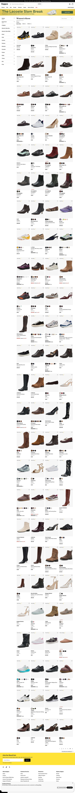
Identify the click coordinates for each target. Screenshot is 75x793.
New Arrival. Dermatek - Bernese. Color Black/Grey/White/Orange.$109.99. (23, 40)
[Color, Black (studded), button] (48, 104)
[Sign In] (69, 4)
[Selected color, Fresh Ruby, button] (60, 306)
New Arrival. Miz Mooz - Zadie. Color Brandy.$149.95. (23, 99)
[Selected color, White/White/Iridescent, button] (46, 479)
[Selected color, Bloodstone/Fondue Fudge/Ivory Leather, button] (60, 451)
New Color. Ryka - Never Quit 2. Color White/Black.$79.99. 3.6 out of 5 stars (52, 271)
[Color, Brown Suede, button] (33, 104)
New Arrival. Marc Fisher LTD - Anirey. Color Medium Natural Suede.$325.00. (52, 69)
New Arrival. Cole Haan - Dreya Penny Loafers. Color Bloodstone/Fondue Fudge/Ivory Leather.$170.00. (66, 444)
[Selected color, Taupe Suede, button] (32, 104)
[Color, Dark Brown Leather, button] (35, 219)
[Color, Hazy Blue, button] (40, 334)
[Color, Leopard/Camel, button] (48, 134)
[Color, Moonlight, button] (19, 508)
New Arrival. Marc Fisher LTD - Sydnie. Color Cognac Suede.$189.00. (66, 157)
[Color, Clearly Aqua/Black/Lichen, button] (21, 306)
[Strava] (9, 767)
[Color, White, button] (21, 451)
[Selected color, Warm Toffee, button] (17, 594)
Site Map (40, 777)
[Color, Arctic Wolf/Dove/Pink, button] (67, 219)
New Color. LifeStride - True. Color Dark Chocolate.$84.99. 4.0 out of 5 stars (52, 358)
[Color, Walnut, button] (35, 277)
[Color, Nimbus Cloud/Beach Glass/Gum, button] (33, 134)
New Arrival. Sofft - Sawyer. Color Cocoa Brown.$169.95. (23, 213)
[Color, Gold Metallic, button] (49, 219)
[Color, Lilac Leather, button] (67, 104)
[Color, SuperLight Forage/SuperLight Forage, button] (26, 479)
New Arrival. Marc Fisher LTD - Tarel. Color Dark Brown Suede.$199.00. (23, 69)
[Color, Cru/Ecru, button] (62, 622)
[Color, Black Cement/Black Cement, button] (21, 277)
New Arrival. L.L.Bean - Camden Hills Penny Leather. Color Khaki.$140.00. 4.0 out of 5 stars (37, 242)
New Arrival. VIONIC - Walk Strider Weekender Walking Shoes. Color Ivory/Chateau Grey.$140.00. (37, 703)
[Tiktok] (6, 767)
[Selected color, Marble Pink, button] (60, 46)
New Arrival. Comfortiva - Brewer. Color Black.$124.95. (37, 40)
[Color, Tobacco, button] (48, 163)
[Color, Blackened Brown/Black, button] (33, 679)
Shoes (24, 23)
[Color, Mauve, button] (49, 306)
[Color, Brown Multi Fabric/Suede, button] (33, 508)
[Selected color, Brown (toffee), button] (17, 738)
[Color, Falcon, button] (67, 247)
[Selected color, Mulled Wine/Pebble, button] (17, 277)
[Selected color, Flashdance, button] (60, 247)
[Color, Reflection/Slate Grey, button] (24, 277)
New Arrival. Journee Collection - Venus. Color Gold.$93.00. (52, 128)
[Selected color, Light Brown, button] (60, 277)
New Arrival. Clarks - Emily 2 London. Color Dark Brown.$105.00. (37, 358)
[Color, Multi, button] (64, 651)
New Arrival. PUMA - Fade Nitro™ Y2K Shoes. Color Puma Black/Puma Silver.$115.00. (37, 157)
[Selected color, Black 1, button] (60, 75)
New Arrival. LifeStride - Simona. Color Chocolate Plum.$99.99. (37, 531)
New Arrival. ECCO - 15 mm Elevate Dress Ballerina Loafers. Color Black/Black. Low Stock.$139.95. (66, 703)
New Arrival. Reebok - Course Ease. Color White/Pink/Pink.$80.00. (37, 645)
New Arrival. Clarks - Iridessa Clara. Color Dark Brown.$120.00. (66, 358)
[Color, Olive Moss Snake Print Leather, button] (33, 709)
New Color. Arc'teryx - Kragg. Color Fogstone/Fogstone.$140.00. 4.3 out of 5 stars (37, 616)
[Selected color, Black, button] (32, 46)
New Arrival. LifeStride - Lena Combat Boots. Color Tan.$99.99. (37, 387)
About (4, 773)
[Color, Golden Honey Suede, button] (48, 451)
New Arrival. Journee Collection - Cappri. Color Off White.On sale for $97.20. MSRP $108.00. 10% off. (23, 531)
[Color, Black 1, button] (35, 421)
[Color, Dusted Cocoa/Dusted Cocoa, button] (24, 508)
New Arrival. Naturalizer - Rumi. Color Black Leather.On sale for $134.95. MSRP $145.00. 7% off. (37, 300)
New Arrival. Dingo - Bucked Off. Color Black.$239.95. (66, 415)
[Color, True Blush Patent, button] (53, 364)
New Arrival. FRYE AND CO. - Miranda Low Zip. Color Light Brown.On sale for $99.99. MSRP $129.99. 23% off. (66, 271)
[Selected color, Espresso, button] (32, 277)
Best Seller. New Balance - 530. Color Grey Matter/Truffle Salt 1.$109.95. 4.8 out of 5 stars (52, 328)
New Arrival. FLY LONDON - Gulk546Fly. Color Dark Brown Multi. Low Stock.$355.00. (66, 185)
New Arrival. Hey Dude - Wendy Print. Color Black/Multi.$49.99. (52, 645)
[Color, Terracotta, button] (35, 334)
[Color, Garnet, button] (48, 393)
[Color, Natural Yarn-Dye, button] (62, 651)
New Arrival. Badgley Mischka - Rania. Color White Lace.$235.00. (66, 587)
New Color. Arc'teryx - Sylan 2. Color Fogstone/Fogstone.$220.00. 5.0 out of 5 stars (23, 473)
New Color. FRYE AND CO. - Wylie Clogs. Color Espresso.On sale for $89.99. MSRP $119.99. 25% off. (37, 271)
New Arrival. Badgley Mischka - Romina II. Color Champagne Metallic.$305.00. (52, 587)
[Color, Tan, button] (64, 334)
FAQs (22, 773)
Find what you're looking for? (67, 751)
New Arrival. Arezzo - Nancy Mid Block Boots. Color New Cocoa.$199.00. (37, 559)
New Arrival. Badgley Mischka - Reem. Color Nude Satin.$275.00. (66, 387)
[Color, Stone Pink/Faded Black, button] (48, 334)
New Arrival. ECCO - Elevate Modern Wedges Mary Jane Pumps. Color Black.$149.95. (52, 673)
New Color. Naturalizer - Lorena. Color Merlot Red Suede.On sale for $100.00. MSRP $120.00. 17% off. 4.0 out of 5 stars (37, 502)
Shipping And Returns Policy (26, 779)
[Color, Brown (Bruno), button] (49, 104)
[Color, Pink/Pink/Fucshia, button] (62, 219)
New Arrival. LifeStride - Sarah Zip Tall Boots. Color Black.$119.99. (23, 387)
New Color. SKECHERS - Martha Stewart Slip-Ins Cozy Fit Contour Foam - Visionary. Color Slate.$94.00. (66, 328)
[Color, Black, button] (23, 104)
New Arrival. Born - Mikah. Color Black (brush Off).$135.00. (52, 99)
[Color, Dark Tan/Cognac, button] (62, 75)
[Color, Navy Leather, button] (33, 364)
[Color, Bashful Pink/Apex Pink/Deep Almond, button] (53, 479)
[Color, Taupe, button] (49, 247)
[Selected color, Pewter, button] (46, 306)
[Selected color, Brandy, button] (17, 104)
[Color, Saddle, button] (37, 277)
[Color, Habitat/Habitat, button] (21, 479)
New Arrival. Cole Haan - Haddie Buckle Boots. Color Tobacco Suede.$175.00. (37, 444)
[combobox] (23, 4)
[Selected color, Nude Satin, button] (60, 393)
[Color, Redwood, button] (19, 421)
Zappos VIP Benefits (7, 781)
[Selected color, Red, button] (46, 163)
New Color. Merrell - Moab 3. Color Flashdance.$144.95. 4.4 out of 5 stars (66, 242)
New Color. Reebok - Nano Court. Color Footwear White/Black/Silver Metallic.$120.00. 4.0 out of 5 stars (23, 703)
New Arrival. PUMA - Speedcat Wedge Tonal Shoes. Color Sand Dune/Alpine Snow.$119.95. (52, 40)
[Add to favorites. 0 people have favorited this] (29, 27)
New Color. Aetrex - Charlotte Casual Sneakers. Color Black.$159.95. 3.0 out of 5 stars (37, 328)
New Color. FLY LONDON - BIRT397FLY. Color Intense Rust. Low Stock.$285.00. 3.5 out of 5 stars (66, 128)
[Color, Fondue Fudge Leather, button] (62, 451)
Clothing (58, 775)
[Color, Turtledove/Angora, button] (55, 334)
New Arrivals (58, 777)
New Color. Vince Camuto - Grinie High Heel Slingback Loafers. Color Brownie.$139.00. (52, 732)
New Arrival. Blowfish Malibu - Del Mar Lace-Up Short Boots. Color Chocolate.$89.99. (37, 587)
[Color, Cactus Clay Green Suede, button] (35, 508)
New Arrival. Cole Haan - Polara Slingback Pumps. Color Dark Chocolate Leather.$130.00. (37, 69)
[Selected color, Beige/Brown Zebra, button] (46, 219)
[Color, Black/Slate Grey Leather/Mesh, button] (35, 709)
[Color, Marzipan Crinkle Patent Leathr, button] (64, 451)
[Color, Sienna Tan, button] (51, 364)
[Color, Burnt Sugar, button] (49, 738)
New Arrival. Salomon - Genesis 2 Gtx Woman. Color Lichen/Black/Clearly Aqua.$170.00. (23, 157)
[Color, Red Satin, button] (62, 393)
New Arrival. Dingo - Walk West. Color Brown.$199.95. (23, 444)
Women (29, 23)
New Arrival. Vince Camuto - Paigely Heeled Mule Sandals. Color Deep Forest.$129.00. (52, 531)
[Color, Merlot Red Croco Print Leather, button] (33, 306)
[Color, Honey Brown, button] (33, 421)
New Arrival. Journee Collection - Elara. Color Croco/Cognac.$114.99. (66, 502)
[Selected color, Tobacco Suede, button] (32, 451)
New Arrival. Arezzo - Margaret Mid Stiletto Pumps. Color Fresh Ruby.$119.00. (66, 300)
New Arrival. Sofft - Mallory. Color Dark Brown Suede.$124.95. (66, 732)
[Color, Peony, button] (65, 247)
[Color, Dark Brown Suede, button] (48, 75)
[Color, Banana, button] (33, 277)
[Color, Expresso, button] (49, 163)
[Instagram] (3, 767)
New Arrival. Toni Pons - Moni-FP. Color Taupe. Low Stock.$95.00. (66, 616)
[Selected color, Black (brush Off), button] (46, 104)
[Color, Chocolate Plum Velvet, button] (49, 364)
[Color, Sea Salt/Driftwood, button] (53, 334)
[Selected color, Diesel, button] (17, 191)
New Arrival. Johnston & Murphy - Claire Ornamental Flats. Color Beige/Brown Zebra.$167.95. (52, 213)
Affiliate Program (41, 775)
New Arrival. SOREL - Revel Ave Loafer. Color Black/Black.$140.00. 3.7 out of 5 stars (37, 673)
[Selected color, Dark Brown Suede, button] (17, 75)
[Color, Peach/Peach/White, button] (65, 219)
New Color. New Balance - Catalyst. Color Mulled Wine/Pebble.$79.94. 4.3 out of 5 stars (23, 271)
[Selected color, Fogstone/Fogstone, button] (17, 479)
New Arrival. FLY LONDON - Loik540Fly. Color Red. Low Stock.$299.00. (52, 157)
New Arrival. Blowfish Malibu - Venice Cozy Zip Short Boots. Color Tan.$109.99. (52, 559)
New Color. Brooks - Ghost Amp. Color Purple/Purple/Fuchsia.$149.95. (66, 213)
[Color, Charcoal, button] (64, 679)
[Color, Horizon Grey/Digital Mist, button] (26, 277)
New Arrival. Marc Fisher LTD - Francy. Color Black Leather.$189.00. (37, 213)
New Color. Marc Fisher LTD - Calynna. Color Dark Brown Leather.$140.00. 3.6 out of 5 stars (66, 99)
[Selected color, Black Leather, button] (32, 219)
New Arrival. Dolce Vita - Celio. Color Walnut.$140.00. (52, 387)
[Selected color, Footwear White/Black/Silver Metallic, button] (17, 709)
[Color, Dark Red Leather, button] (64, 104)
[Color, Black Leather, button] (19, 75)
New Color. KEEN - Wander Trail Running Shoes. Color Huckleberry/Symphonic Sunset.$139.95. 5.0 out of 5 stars (52, 502)
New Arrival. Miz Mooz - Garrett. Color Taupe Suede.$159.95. (37, 99)
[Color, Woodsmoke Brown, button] (39, 421)
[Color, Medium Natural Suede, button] (21, 75)
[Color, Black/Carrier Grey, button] (24, 679)
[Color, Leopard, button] (62, 421)
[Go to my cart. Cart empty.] (72, 4)
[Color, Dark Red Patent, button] (48, 679)
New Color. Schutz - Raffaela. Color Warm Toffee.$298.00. (23, 587)
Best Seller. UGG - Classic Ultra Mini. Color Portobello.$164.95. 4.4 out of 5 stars (23, 502)
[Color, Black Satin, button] (64, 393)
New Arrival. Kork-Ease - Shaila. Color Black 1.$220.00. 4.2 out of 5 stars (66, 69)
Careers (4, 775)
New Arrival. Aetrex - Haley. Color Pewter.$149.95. (52, 300)
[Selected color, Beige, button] (60, 651)
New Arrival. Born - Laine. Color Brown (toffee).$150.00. (23, 732)
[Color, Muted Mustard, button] (21, 508)
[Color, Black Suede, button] (35, 104)
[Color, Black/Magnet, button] (49, 508)
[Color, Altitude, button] (62, 247)
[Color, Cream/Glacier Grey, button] (21, 679)
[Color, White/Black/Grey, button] (19, 709)
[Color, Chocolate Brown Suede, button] (35, 306)
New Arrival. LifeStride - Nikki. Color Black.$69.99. (37, 732)
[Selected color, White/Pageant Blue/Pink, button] (32, 134)
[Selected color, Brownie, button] (46, 738)
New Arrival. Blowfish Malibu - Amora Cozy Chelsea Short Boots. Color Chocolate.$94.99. (66, 559)
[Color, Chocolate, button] (51, 247)
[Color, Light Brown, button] (21, 421)
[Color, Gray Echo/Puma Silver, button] (33, 163)
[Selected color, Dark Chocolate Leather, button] (46, 451)
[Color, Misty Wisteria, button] (67, 679)
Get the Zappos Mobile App (8, 777)
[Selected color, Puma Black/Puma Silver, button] (32, 163)
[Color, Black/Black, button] (24, 479)
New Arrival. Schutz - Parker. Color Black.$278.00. (23, 645)
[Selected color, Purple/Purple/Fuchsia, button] (60, 219)
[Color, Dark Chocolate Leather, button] (33, 451)
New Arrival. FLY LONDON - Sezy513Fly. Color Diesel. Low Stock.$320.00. (23, 185)
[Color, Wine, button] (19, 104)
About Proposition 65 (25, 781)
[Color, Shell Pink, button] (49, 277)
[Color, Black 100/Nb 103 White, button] (19, 247)
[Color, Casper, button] (65, 46)
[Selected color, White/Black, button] (46, 277)
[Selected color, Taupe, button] (60, 622)
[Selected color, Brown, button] (17, 451)
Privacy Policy (38, 785)
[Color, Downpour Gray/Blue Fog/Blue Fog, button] (51, 479)
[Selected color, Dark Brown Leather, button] (60, 104)
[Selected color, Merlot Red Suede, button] (32, 508)
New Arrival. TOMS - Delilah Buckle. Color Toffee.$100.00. (52, 616)
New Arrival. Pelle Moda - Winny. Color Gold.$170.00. (37, 473)
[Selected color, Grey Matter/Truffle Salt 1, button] (46, 334)
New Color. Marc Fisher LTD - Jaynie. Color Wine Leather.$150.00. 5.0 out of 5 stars (23, 128)
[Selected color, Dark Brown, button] (32, 364)
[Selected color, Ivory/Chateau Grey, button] (32, 709)
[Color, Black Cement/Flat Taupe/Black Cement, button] (19, 277)
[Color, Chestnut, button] (69, 679)
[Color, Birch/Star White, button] (51, 508)
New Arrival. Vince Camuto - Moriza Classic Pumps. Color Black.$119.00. (52, 415)
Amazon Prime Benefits (7, 779)
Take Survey (40, 779)
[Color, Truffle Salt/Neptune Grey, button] (23, 277)
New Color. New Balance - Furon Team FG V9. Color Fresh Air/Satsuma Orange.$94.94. (23, 242)
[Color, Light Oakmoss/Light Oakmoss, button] (23, 479)
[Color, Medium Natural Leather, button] (65, 104)
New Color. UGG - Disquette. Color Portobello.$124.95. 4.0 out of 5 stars (66, 673)
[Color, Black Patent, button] (33, 46)
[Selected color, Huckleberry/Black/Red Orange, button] (17, 306)
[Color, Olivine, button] (62, 46)
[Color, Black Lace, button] (62, 594)
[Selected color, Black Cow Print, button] (60, 479)
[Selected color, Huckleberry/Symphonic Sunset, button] (46, 508)
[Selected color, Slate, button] (60, 334)
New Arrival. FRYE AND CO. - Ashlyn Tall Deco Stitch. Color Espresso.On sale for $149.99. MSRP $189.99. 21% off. (23, 328)
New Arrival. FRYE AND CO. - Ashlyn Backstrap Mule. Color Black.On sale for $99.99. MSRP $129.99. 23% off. (23, 415)
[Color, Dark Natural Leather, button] (33, 219)
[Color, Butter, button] (33, 334)
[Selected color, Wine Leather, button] (17, 134)
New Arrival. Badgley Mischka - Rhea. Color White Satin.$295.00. (23, 616)
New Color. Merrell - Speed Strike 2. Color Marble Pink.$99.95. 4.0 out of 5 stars (66, 40)
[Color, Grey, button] (26, 508)
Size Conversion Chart (42, 773)
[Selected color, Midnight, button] (46, 247)
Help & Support (71, 7)
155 (70, 748)
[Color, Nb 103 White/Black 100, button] (21, 247)
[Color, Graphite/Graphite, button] (19, 479)
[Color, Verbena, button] (69, 247)
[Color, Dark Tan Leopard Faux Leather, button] (48, 364)
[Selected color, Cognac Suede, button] (60, 163)
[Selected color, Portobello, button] (17, 508)
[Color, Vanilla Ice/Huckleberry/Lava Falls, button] (19, 306)
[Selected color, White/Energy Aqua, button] (17, 679)
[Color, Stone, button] (64, 46)
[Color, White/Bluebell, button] (26, 679)
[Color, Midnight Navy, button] (64, 537)
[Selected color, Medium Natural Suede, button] (46, 75)
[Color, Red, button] (19, 451)
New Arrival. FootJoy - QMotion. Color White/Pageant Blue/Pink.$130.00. (37, 128)
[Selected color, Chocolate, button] (60, 566)
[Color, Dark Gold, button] (64, 134)
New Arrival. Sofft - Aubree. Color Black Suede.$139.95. (66, 531)
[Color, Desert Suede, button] (62, 537)
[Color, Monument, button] (67, 46)
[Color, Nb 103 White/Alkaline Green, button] (23, 247)
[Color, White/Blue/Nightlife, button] (64, 219)
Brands (57, 773)
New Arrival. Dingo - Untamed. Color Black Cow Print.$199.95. (66, 473)
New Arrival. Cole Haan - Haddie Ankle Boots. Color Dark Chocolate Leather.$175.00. (52, 444)
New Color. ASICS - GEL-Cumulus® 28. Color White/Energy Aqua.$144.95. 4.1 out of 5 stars (23, 673)
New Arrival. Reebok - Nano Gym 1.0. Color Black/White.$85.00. (52, 703)
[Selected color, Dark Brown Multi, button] (60, 191)
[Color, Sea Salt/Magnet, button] (49, 334)
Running (58, 779)
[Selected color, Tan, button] (46, 566)
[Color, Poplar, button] (64, 247)
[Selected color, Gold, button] (46, 134)
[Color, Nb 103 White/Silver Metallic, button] (51, 334)
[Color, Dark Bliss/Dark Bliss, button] (33, 622)
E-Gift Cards (40, 781)
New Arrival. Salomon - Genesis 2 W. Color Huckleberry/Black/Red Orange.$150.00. (23, 300)
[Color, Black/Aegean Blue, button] (19, 679)
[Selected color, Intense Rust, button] (60, 134)
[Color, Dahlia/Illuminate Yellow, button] (23, 679)
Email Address (7, 760)
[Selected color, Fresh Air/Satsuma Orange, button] (17, 247)
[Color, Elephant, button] (19, 191)
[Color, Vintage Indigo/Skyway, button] (48, 508)
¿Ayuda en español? (24, 777)
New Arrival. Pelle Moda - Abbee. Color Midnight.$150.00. (52, 242)
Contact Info (23, 775)
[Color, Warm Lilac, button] (23, 508)
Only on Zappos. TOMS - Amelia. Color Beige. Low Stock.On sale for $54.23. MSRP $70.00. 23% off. (66, 645)
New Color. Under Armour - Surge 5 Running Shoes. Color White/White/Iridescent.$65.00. (52, 473)
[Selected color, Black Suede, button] (60, 537)
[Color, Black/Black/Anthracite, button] (48, 479)
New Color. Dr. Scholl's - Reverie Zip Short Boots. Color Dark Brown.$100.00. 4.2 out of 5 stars (37, 415)
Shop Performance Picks (46, 1)
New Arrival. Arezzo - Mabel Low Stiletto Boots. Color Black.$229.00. (23, 559)
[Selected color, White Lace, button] (60, 594)
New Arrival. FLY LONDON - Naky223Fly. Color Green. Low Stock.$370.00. (52, 185)
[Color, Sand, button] (62, 479)
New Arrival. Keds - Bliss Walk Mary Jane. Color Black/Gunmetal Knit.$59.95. (23, 358)
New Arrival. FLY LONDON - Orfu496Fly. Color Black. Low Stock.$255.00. (37, 185)
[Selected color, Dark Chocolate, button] (46, 364)
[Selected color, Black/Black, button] (32, 679)
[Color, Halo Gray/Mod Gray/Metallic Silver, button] (49, 479)
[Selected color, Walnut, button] (46, 393)
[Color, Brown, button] (21, 104)
